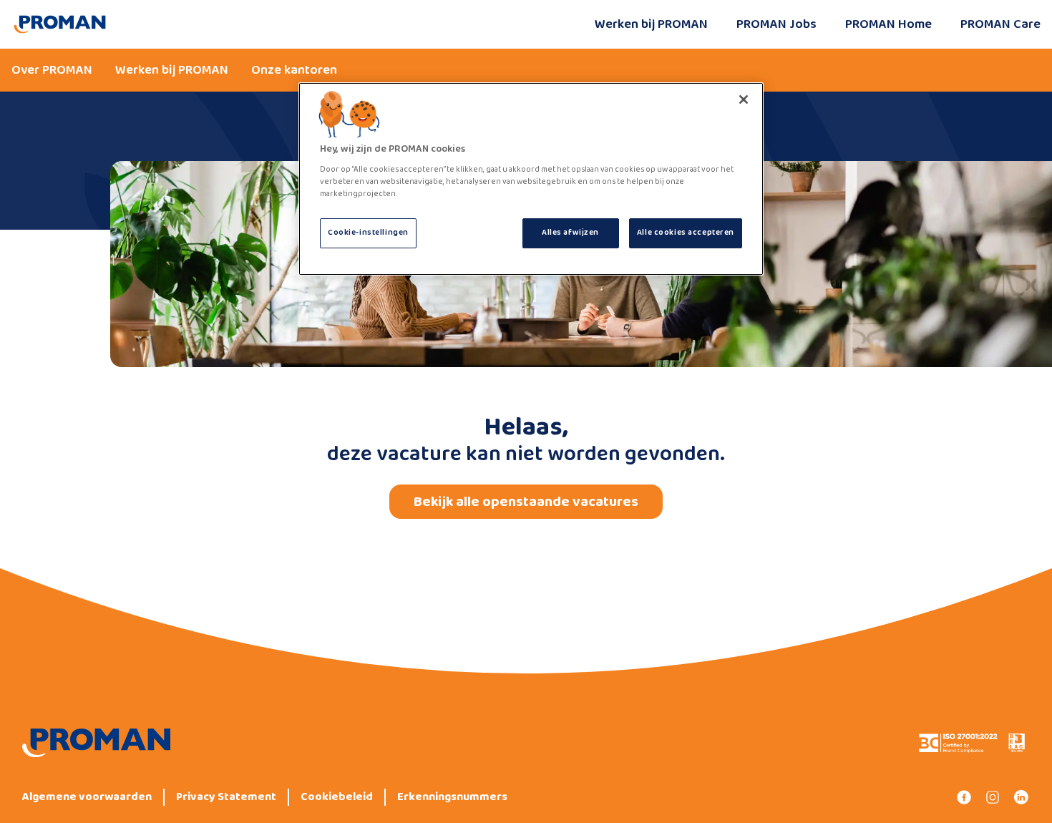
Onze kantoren (294, 70)
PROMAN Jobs (776, 24)
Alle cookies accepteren (685, 232)
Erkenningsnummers (452, 797)
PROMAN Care (1000, 24)
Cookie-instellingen (368, 232)
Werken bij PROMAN (651, 24)
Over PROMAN (51, 70)
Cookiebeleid (337, 797)
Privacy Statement (226, 797)
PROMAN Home (888, 24)
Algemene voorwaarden (87, 797)
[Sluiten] (743, 99)
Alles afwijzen (570, 232)
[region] (531, 179)
